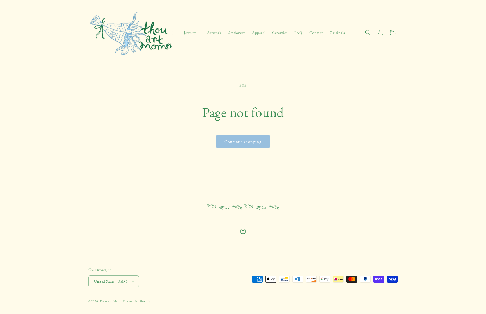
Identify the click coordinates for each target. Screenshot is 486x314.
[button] (192, 33)
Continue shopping (243, 141)
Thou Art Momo (111, 301)
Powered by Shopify (136, 301)
